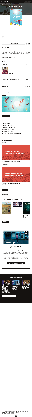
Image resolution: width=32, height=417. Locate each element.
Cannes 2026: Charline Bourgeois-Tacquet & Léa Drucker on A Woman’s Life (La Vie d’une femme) (6, 289)
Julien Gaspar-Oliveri (19, 250)
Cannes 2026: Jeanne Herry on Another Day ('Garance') (15, 288)
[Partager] (26, 43)
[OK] (16, 415)
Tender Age (9, 250)
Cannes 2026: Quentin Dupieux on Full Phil (25, 287)
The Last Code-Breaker (26, 216)
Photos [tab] (4, 94)
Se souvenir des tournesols (5, 215)
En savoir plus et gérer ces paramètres (8, 413)
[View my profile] (29, 2)
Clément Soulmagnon (6, 28)
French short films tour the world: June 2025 (11, 161)
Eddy (3, 31)
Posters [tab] (8, 94)
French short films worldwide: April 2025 (11, 183)
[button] (28, 99)
